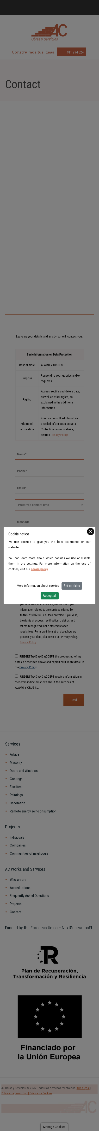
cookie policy (39, 569)
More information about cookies (38, 585)
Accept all (49, 596)
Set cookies (72, 586)
